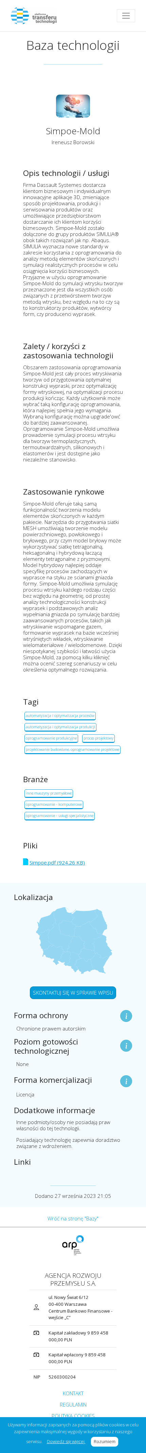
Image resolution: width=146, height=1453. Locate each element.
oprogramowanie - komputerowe (54, 804)
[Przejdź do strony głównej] (36, 15)
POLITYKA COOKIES (73, 1415)
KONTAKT (73, 1393)
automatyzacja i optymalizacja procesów (60, 715)
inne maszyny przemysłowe (49, 792)
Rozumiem (106, 1441)
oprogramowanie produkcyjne (51, 738)
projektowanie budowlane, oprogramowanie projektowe (72, 749)
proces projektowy (98, 738)
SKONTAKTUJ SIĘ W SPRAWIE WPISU (73, 992)
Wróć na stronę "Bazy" (73, 1218)
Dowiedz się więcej (66, 1441)
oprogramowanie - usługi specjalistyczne (59, 815)
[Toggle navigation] (126, 15)
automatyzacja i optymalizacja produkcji (60, 726)
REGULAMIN (73, 1404)
